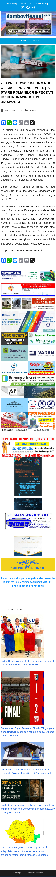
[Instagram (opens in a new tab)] (33, 7)
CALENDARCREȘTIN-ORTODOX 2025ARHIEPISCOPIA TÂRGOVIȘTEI (28, 564)
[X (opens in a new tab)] (22, 7)
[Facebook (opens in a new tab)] (28, 7)
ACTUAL (33, 110)
